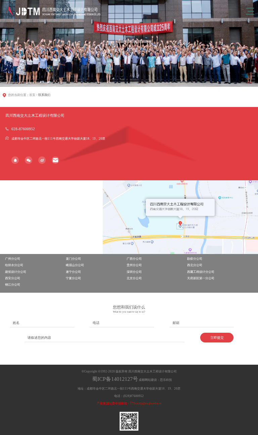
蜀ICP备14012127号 (115, 379)
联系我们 (44, 95)
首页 (32, 95)
